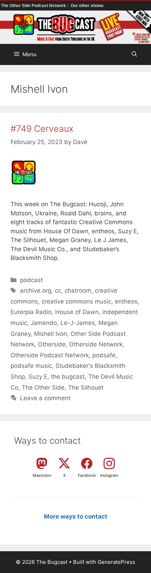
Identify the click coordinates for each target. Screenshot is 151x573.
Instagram (109, 475)
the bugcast (68, 376)
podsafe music (31, 365)
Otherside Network (96, 344)
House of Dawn (77, 311)
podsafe (104, 355)
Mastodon (42, 475)
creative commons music (76, 301)
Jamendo (44, 322)
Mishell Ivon (50, 333)
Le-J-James (77, 322)
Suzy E (37, 376)
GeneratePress (116, 562)
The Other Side (43, 387)
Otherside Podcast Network (50, 355)
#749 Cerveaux (42, 128)
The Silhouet (86, 387)
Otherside (52, 344)
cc (58, 290)
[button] (134, 54)
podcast (31, 280)
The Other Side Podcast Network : (35, 5)
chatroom (78, 290)
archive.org (35, 290)
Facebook (87, 475)
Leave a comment (45, 398)
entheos (126, 301)
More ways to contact (75, 516)
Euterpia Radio (31, 311)
